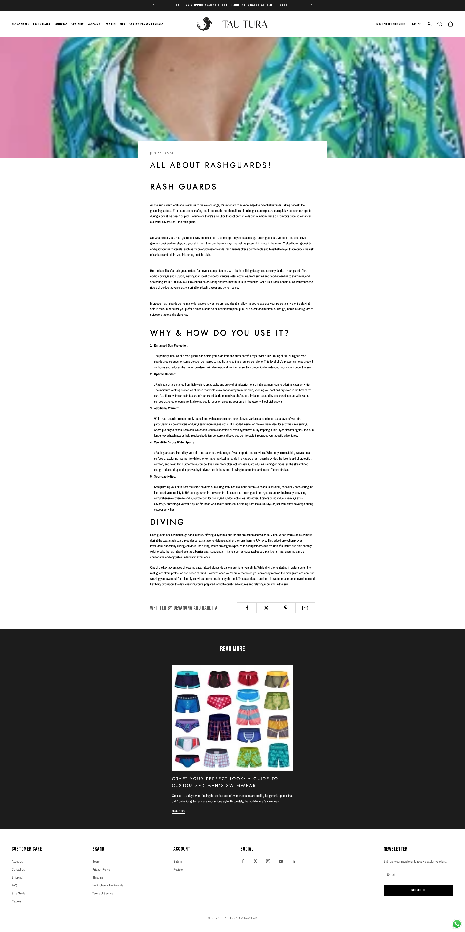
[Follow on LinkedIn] (293, 861)
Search (96, 861)
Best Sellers (42, 24)
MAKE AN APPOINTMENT (391, 24)
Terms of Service (102, 893)
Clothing (77, 24)
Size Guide (18, 893)
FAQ (14, 885)
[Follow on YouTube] (280, 861)
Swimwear (61, 24)
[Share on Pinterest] (285, 608)
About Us (17, 861)
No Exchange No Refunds (107, 885)
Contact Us (18, 869)
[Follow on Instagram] (268, 861)
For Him (111, 24)
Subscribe (418, 890)
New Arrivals (20, 24)
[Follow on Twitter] (255, 861)
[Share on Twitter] (266, 608)
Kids (122, 24)
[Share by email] (305, 608)
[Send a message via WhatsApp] (457, 924)
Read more (178, 811)
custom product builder (146, 24)
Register (178, 869)
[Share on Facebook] (246, 608)
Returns (16, 901)
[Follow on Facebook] (242, 861)
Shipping (17, 877)
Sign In (177, 861)
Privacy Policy (101, 869)
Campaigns (95, 24)
